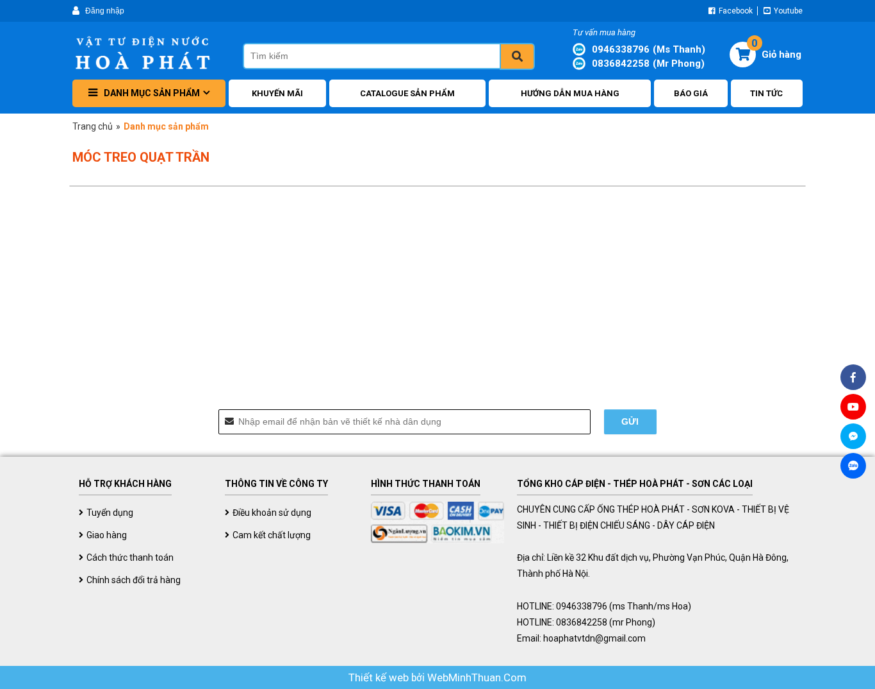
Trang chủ (92, 126)
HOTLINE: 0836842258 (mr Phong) (586, 622)
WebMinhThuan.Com (477, 677)
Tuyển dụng (109, 512)
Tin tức (766, 93)
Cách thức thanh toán (130, 557)
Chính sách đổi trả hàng (133, 580)
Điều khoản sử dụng (272, 512)
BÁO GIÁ (691, 93)
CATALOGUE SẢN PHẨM (407, 93)
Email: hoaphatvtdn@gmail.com (581, 638)
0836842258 (648, 63)
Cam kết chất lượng (272, 535)
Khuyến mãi (277, 93)
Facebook (735, 10)
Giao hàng (106, 535)
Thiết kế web (379, 677)
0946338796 (648, 49)
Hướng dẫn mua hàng (570, 93)
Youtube (787, 10)
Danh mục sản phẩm (152, 93)
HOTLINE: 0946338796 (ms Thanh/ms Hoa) (604, 606)
